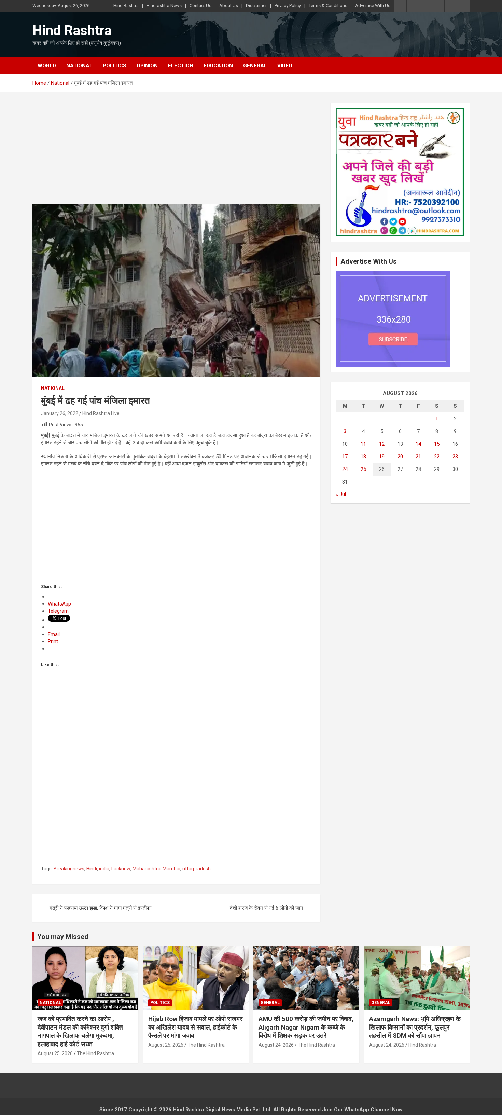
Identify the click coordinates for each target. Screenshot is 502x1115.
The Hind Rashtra (95, 1053)
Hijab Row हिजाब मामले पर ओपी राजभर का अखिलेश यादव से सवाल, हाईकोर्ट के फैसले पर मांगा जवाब (195, 1027)
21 (418, 456)
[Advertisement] (176, 153)
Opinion (147, 66)
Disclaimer (256, 5)
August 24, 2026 (276, 1045)
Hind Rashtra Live (101, 413)
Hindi (91, 868)
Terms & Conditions (328, 5)
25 (363, 469)
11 (363, 444)
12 (382, 444)
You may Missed (62, 937)
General (255, 66)
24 (345, 469)
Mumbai (171, 868)
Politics (114, 66)
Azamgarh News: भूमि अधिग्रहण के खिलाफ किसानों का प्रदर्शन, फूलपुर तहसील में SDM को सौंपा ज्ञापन (415, 1027)
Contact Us (200, 5)
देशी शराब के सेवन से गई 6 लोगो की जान (266, 908)
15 (437, 444)
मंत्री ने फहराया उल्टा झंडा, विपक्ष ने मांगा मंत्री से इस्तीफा (100, 908)
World (47, 66)
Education (218, 66)
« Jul (341, 494)
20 (400, 456)
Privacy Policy (288, 5)
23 (455, 456)
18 (363, 456)
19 (382, 456)
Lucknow (120, 868)
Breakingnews (69, 868)
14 (418, 444)
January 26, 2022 (59, 413)
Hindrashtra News (164, 5)
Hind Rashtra (126, 5)
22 (437, 456)
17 (345, 456)
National (79, 66)
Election (180, 66)
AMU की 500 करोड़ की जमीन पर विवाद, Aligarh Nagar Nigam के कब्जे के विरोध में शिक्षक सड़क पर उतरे (306, 1027)
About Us (228, 5)
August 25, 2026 (55, 1053)
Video (284, 66)
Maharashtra (147, 868)
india (104, 868)
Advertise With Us (372, 5)
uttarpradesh (196, 868)
